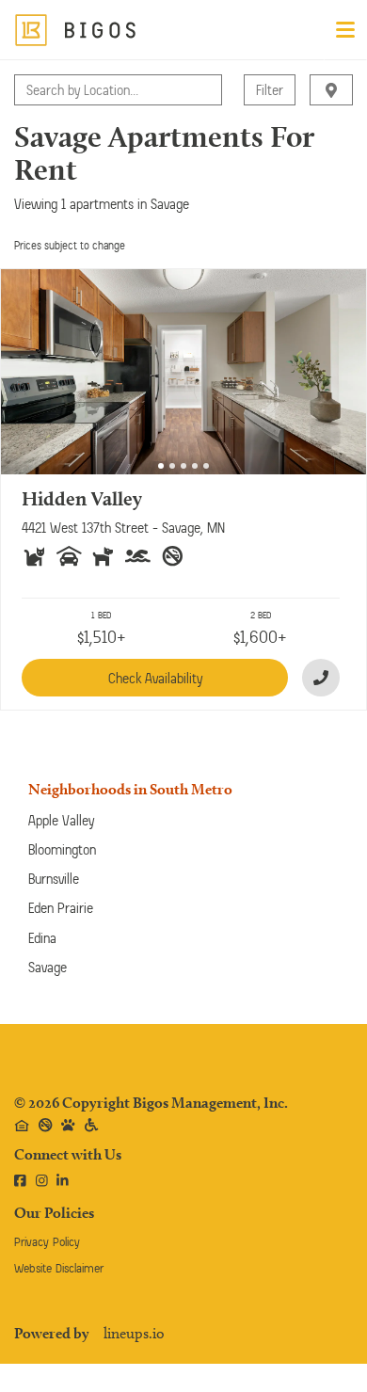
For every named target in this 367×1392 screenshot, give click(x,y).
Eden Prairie (60, 908)
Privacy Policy (47, 1242)
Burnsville (53, 879)
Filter (269, 90)
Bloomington (62, 849)
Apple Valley (61, 820)
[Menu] (345, 30)
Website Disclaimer (59, 1268)
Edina (42, 938)
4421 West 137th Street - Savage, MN (123, 527)
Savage (47, 967)
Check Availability (155, 678)
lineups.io (134, 1333)
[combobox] (28, 90)
